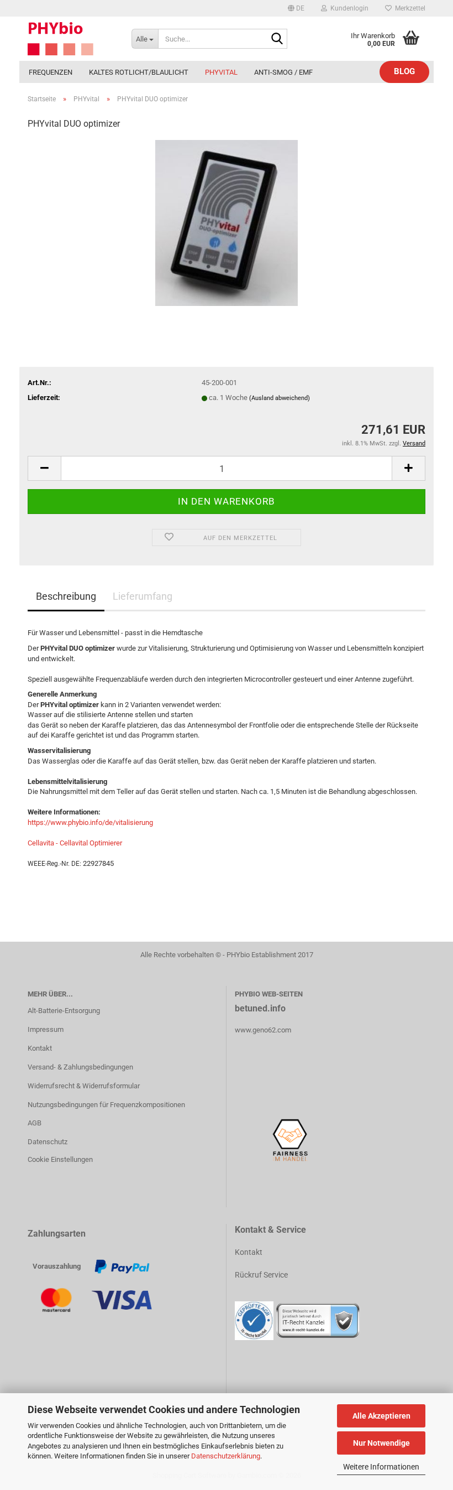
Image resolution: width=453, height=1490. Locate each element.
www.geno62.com (263, 1030)
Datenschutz (47, 1142)
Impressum (46, 1029)
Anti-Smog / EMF (283, 72)
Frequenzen (50, 72)
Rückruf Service (261, 1274)
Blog (404, 71)
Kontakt (40, 1048)
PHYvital (221, 72)
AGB (34, 1123)
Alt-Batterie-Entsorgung (64, 1010)
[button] (296, 8)
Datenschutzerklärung (225, 1456)
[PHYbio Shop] (71, 39)
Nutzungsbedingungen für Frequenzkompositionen (106, 1104)
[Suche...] (276, 39)
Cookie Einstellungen (60, 1159)
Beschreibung (66, 596)
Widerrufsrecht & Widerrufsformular (84, 1086)
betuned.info (260, 1008)
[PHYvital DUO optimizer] (226, 223)
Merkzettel (408, 8)
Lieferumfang (142, 596)
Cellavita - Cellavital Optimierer (75, 843)
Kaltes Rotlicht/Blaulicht (138, 72)
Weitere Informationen (381, 1466)
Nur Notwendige (381, 1443)
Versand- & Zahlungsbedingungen (80, 1067)
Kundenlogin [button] (347, 8)
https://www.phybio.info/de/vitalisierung (90, 822)
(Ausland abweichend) (279, 398)
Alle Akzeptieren (381, 1415)
